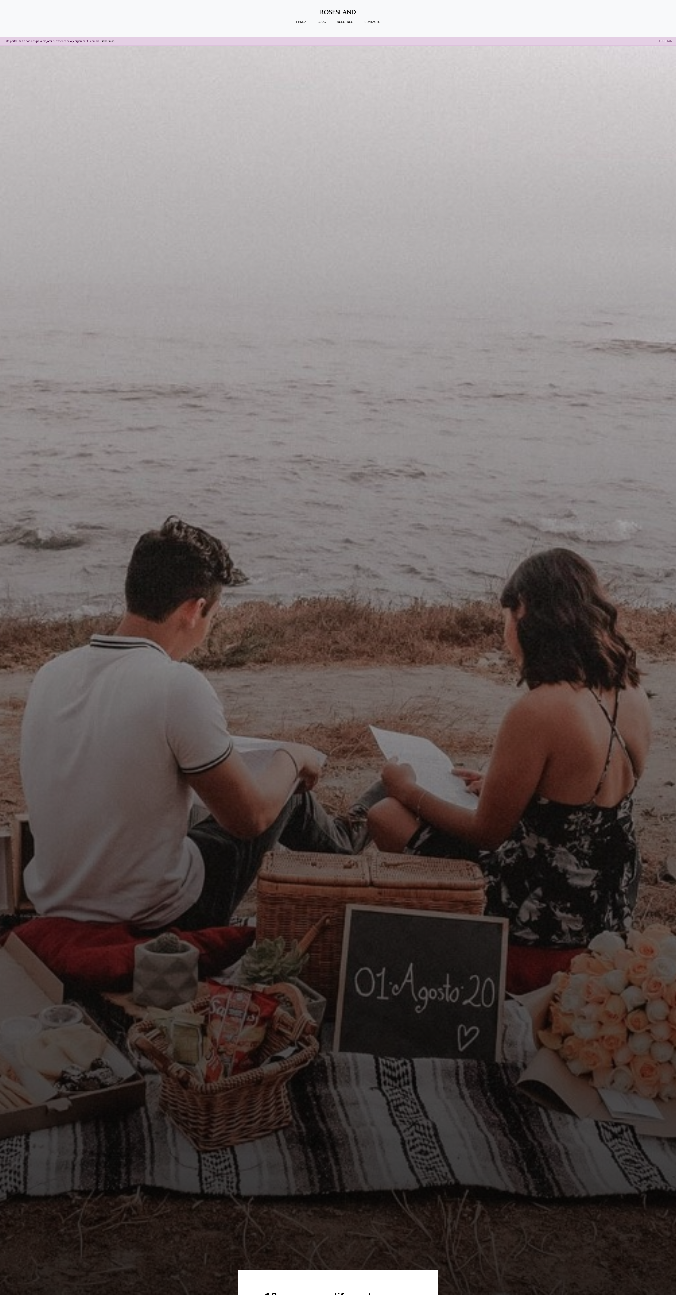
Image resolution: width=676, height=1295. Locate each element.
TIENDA (301, 21)
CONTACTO (372, 21)
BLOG (322, 21)
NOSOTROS (345, 21)
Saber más (107, 41)
